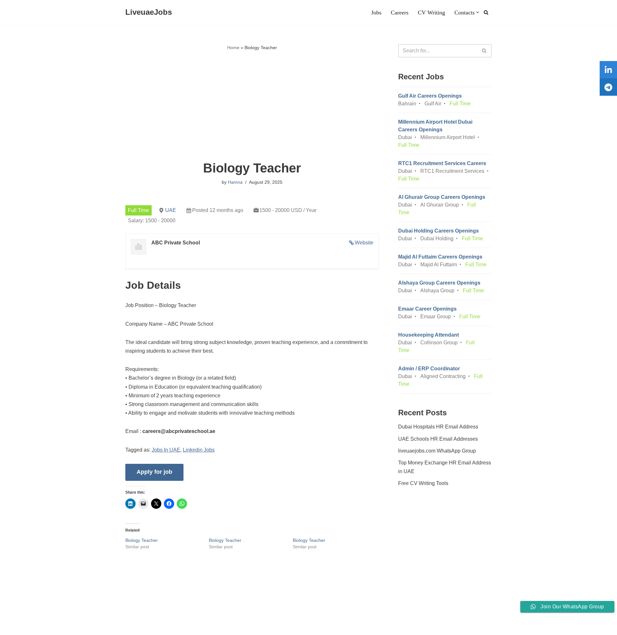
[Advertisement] (252, 106)
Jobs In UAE (166, 450)
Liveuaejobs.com (24, 627)
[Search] (486, 12)
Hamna (235, 182)
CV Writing (431, 12)
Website (364, 242)
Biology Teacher (141, 540)
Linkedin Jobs (199, 450)
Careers (399, 12)
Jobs (376, 12)
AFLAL (84, 627)
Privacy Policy (103, 610)
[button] (477, 12)
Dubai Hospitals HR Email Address (438, 426)
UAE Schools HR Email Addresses (438, 439)
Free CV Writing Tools (423, 483)
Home (233, 47)
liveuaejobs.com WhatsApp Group (437, 451)
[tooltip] (608, 69)
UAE (170, 210)
